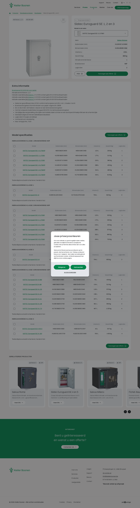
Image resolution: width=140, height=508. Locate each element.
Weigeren (61, 267)
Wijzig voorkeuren (70, 272)
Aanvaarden (78, 267)
